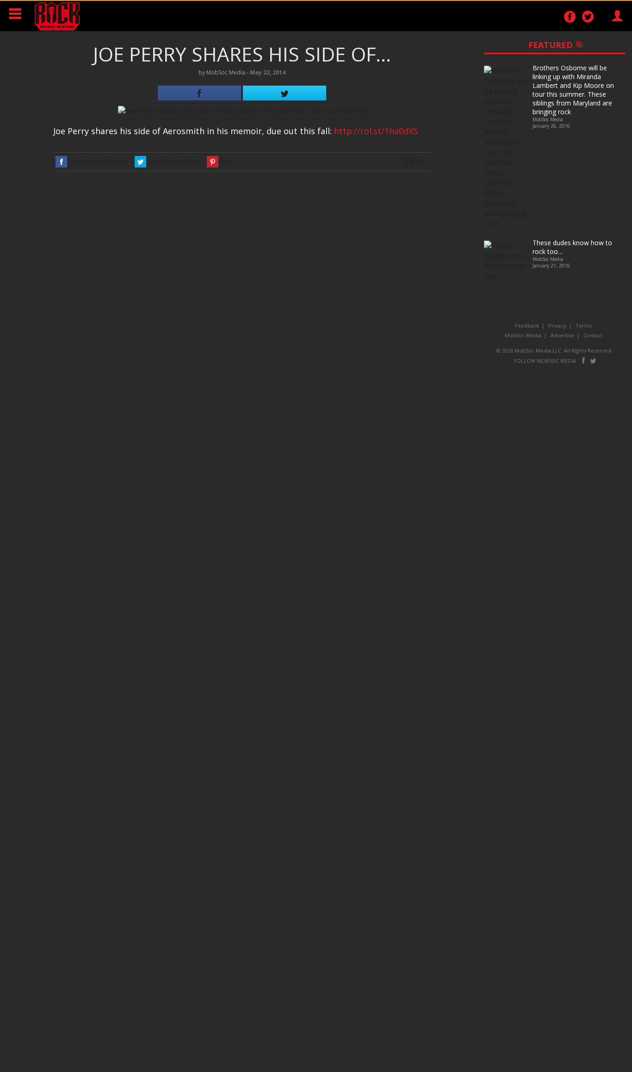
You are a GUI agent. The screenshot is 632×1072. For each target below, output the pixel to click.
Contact (592, 335)
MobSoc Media (523, 335)
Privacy (557, 325)
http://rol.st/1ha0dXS (376, 130)
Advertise (562, 335)
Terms (584, 325)
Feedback (527, 325)
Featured (574, 44)
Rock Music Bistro (57, 16)
